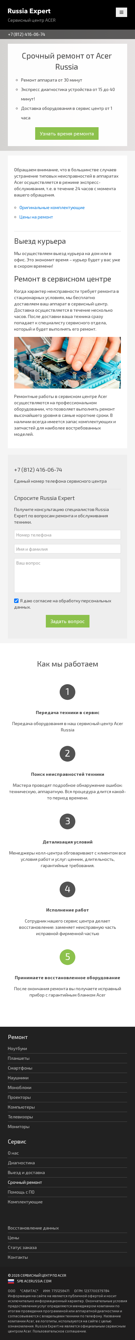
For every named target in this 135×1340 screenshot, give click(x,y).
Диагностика (21, 1162)
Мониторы (19, 1126)
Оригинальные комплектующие (52, 207)
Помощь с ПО (21, 1192)
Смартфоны (20, 1067)
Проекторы (19, 1097)
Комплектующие (25, 1201)
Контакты (18, 1257)
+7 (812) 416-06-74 (26, 34)
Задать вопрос (68, 621)
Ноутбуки (17, 1048)
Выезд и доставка (26, 1172)
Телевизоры (20, 1116)
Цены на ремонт (36, 216)
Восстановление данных (33, 1227)
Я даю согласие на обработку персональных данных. (62, 604)
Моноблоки (19, 1087)
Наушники (18, 1077)
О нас (13, 1152)
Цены (13, 1237)
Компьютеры (21, 1107)
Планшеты (19, 1058)
